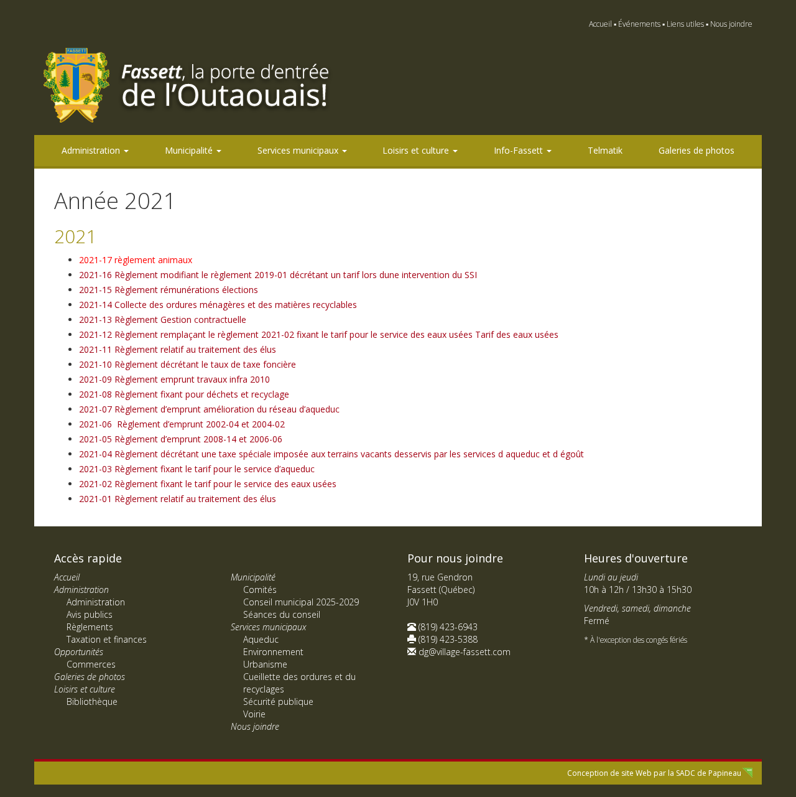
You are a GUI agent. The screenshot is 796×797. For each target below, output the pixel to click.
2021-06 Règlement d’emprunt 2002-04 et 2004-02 (182, 424)
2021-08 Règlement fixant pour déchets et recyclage (184, 394)
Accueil (600, 24)
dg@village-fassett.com (465, 652)
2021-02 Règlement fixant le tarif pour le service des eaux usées (207, 484)
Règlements (90, 627)
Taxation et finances (107, 639)
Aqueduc (261, 639)
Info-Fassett (519, 150)
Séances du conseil (281, 614)
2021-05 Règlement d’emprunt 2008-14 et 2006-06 (180, 439)
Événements (639, 24)
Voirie (254, 714)
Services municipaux (299, 150)
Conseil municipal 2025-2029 (301, 602)
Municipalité (190, 150)
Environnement (273, 652)
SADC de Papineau (708, 773)
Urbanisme (265, 664)
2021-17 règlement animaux (135, 260)
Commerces (91, 664)
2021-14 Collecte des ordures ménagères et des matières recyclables (218, 304)
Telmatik (605, 150)
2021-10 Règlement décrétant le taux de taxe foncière (187, 364)
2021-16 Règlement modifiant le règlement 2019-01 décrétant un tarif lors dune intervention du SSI (278, 275)
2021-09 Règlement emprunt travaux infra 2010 (174, 379)
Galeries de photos (696, 150)
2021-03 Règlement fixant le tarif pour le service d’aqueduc (197, 469)
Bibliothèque (92, 701)
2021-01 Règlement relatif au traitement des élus (177, 499)
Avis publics (90, 614)
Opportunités (78, 652)
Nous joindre (731, 24)
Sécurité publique (278, 701)
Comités (260, 589)
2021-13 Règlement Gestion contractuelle (162, 319)
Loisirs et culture (416, 150)
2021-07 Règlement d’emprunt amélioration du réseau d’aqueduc (209, 409)
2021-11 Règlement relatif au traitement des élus (177, 349)
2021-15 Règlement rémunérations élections (168, 290)
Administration (92, 150)
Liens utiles (685, 24)
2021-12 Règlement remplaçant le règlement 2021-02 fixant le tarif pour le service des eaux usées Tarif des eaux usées (318, 334)
